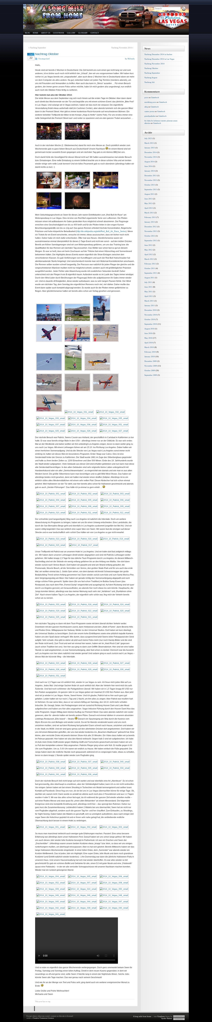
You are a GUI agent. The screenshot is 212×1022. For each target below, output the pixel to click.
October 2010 (149, 319)
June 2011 (148, 287)
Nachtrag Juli (149, 82)
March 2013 (149, 213)
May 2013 (148, 203)
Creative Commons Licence (43, 1018)
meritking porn (150, 102)
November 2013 (150, 180)
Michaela (131, 59)
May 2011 (148, 292)
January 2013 (149, 222)
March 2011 (149, 301)
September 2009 (150, 375)
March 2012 (149, 259)
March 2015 (149, 143)
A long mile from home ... (143, 1016)
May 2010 (148, 338)
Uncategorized (44, 59)
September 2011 (150, 273)
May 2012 (148, 250)
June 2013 (148, 199)
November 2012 (150, 231)
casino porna (149, 111)
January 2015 (149, 148)
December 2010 (150, 310)
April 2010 (148, 343)
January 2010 (149, 357)
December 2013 (150, 176)
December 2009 (150, 361)
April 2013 (148, 208)
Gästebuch (155, 97)
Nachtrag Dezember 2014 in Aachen (158, 54)
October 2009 (149, 370)
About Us (45, 33)
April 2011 (148, 296)
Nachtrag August (150, 78)
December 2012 (150, 227)
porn (146, 97)
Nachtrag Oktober (47, 54)
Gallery (71, 33)
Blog (27, 33)
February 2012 (150, 264)
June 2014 (148, 166)
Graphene (161, 1016)
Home (35, 33)
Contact (94, 33)
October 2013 (149, 185)
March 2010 (149, 347)
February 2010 (150, 352)
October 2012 (149, 236)
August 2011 (149, 278)
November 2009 (150, 366)
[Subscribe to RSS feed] (28, 8)
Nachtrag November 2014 (121, 48)
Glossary (83, 33)
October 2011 (149, 268)
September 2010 (150, 324)
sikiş (146, 107)
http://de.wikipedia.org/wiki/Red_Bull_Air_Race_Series (101, 231)
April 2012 (148, 254)
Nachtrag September (38, 48)
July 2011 (148, 282)
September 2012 (150, 240)
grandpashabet (150, 116)
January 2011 (149, 305)
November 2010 (150, 315)
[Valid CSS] (179, 1019)
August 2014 (149, 162)
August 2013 (149, 194)
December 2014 (150, 152)
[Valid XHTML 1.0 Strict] (179, 1016)
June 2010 (148, 333)
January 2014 (149, 171)
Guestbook (58, 33)
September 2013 (150, 189)
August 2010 (149, 329)
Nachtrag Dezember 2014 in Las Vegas (159, 59)
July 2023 (148, 138)
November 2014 (150, 157)
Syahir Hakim (166, 1018)
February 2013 (150, 217)
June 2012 (148, 245)
